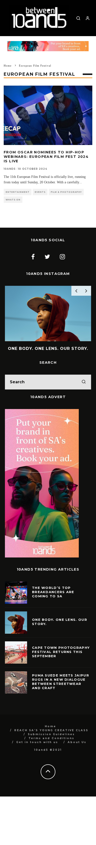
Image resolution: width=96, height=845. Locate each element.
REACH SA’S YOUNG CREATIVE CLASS (51, 730)
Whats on (13, 199)
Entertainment (18, 192)
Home (50, 726)
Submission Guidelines (51, 734)
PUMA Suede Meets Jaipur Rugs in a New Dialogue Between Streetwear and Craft (60, 681)
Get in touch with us (37, 742)
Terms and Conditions (51, 738)
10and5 (10, 168)
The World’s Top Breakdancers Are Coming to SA (53, 592)
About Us (77, 742)
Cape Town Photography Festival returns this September (61, 652)
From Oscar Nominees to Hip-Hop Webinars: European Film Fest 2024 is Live (46, 156)
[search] (83, 382)
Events (40, 192)
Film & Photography (66, 192)
